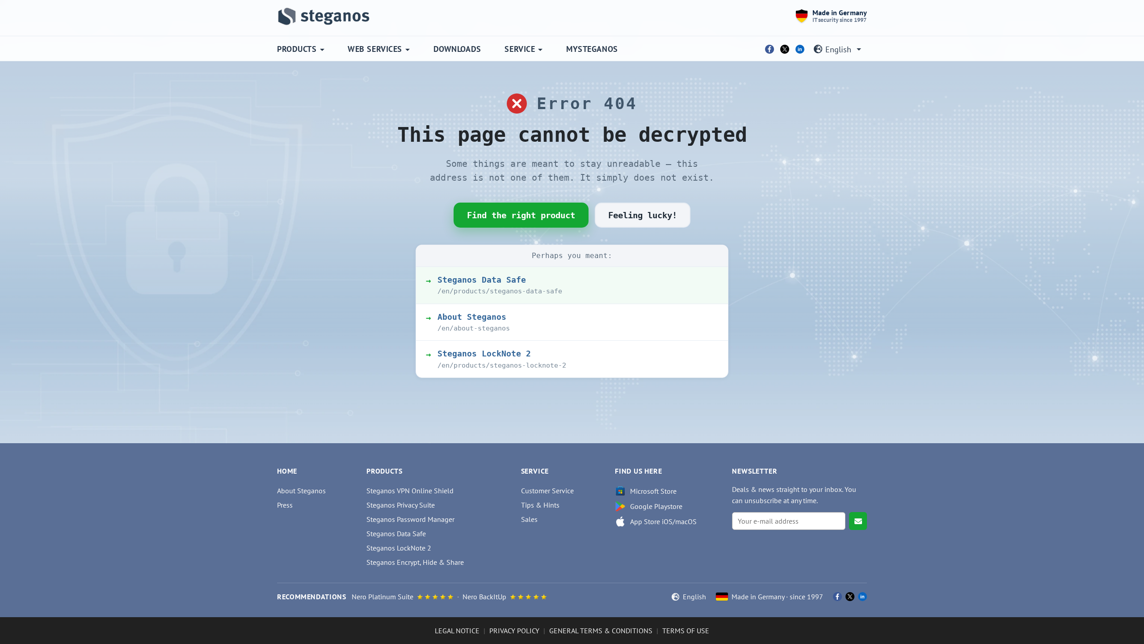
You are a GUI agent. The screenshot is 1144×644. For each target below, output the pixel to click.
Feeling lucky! (642, 215)
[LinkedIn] (799, 49)
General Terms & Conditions (600, 630)
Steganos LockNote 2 (398, 547)
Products (296, 49)
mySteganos (592, 49)
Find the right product (521, 215)
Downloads (457, 49)
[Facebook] (769, 49)
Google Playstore (656, 506)
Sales (529, 519)
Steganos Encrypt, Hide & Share (415, 562)
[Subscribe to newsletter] (858, 521)
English (838, 49)
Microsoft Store (653, 491)
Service (520, 49)
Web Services (375, 49)
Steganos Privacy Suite (400, 504)
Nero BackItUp (484, 596)
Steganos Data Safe (396, 533)
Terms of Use (685, 630)
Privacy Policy (514, 630)
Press (285, 504)
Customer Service (547, 490)
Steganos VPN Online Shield (410, 490)
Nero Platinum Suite (382, 596)
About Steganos (301, 490)
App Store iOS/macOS (663, 521)
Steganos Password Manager (410, 519)
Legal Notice (457, 630)
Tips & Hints (540, 504)
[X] (784, 49)
